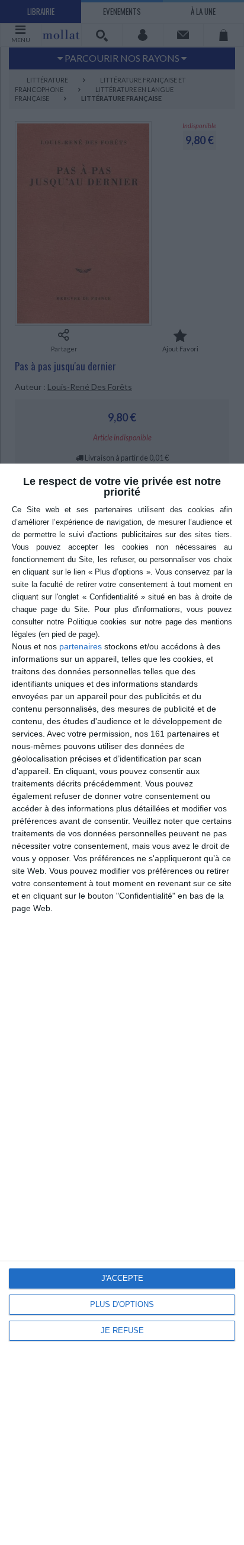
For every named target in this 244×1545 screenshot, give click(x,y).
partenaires (80, 646)
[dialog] (122, 1004)
